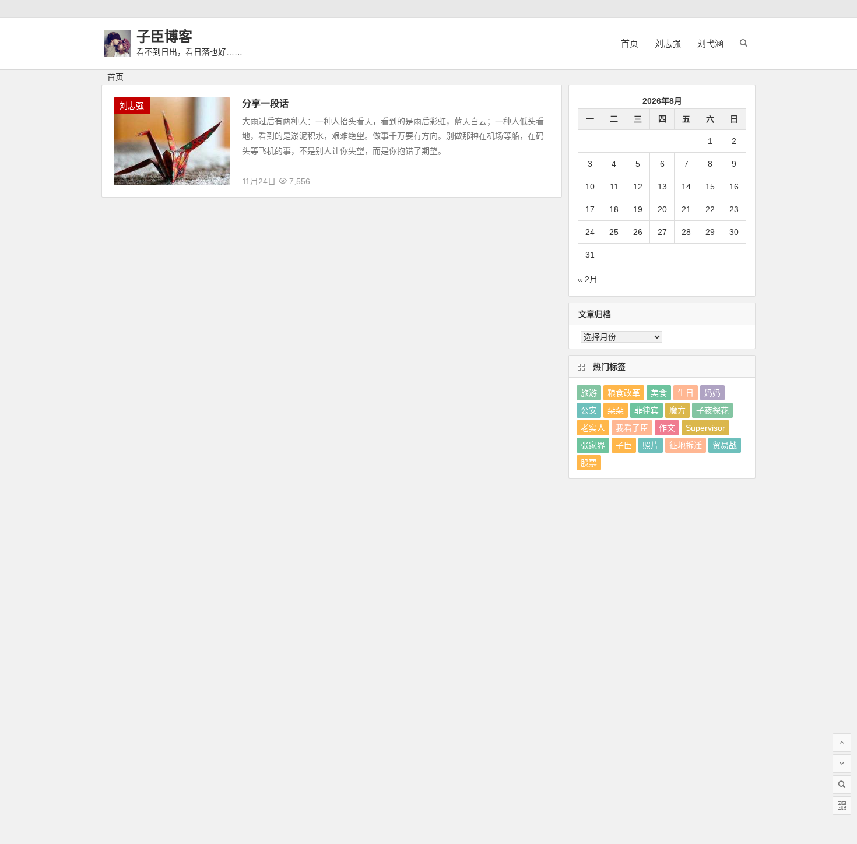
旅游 (589, 393)
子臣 (624, 445)
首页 (629, 43)
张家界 (593, 445)
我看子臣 (632, 427)
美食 (659, 393)
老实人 (593, 427)
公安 (589, 410)
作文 (667, 427)
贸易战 (724, 445)
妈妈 (712, 393)
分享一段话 (265, 103)
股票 (589, 462)
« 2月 (588, 279)
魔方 (677, 410)
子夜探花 (712, 410)
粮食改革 (623, 393)
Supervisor (705, 427)
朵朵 (615, 410)
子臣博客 (164, 36)
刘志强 (668, 43)
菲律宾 (646, 410)
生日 (685, 393)
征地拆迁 (685, 445)
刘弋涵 (710, 43)
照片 (650, 445)
